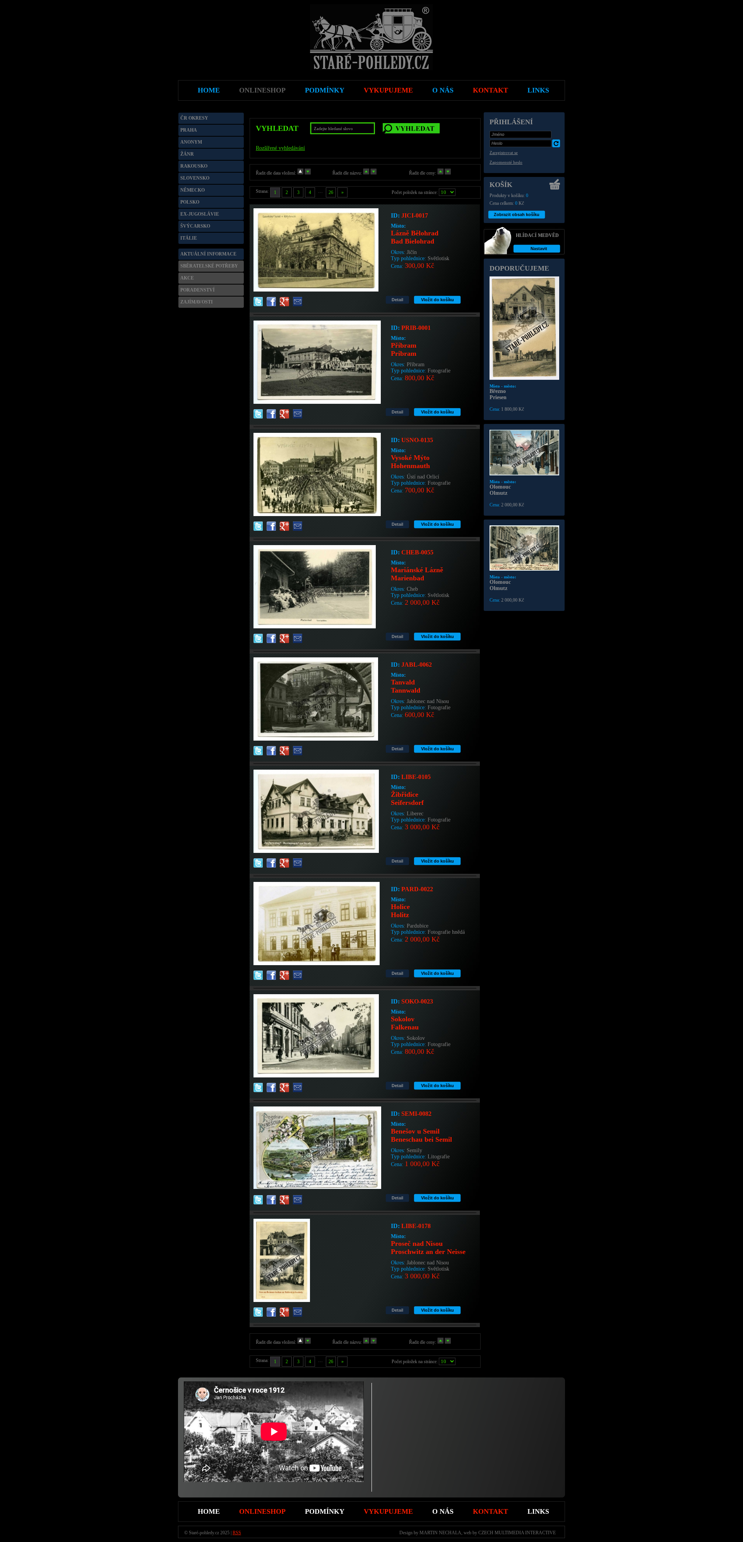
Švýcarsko (195, 226)
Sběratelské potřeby (209, 266)
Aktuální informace (208, 254)
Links (538, 1511)
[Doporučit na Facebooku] (271, 303)
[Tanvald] (315, 739)
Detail (397, 299)
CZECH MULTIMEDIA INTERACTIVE (517, 1532)
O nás (443, 1511)
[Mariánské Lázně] (314, 626)
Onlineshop (262, 1511)
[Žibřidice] (316, 851)
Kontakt (490, 1511)
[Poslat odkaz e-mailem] (297, 303)
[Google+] (284, 303)
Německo (192, 190)
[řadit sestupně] (308, 173)
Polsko (189, 202)
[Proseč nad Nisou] (281, 1300)
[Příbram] (317, 402)
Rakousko (193, 166)
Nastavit (539, 248)
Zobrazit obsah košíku (516, 214)
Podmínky (324, 1511)
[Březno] (524, 378)
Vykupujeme (388, 1511)
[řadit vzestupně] (300, 173)
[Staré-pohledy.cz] (371, 69)
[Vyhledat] (411, 128)
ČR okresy (194, 118)
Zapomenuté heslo (506, 162)
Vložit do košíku (437, 299)
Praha (188, 130)
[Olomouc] (524, 474)
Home (209, 1511)
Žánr (187, 154)
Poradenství (197, 290)
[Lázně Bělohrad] (315, 290)
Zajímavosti (196, 302)
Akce (187, 278)
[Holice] (316, 963)
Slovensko (194, 178)
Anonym (191, 142)
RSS (237, 1532)
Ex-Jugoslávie (199, 214)
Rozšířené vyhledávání (280, 148)
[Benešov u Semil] (317, 1187)
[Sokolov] (316, 1076)
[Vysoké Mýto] (317, 514)
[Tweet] (258, 303)
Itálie (188, 238)
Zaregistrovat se (504, 152)
